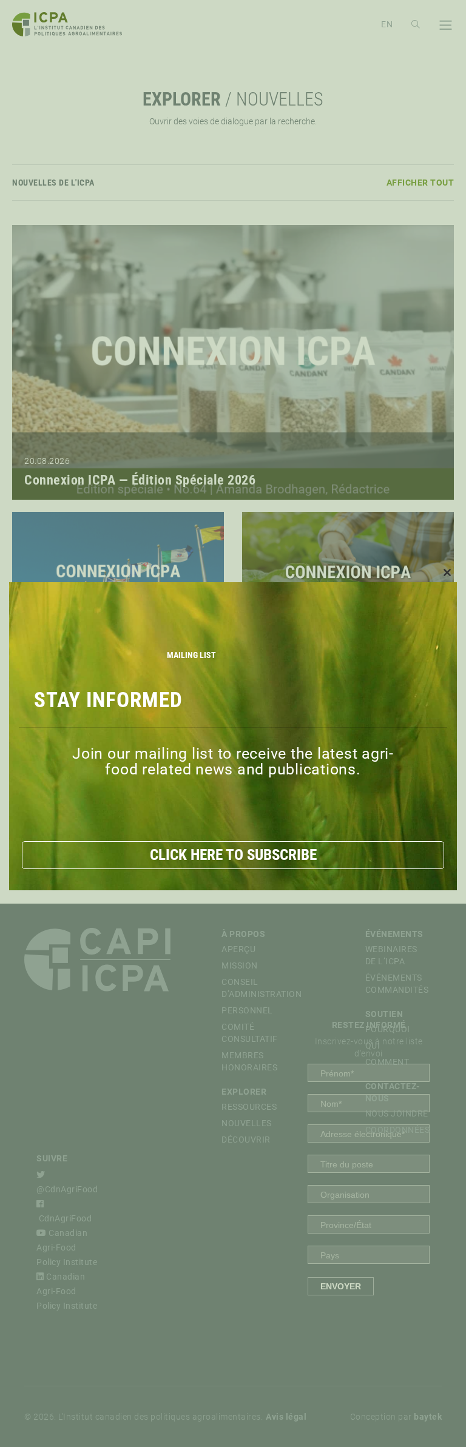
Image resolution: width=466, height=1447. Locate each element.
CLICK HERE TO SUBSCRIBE (233, 855)
